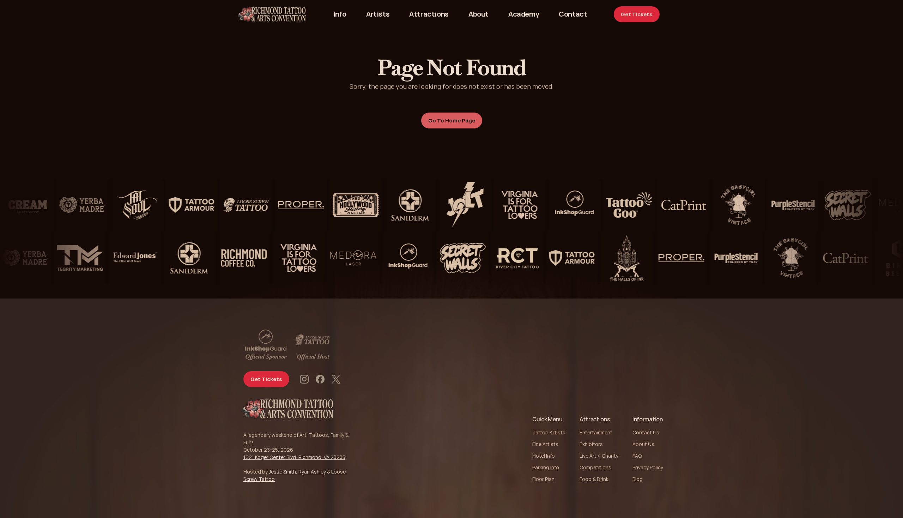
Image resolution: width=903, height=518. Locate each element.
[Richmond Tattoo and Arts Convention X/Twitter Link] (336, 379)
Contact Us (645, 432)
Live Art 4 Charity (599, 455)
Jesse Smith (282, 471)
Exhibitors (591, 444)
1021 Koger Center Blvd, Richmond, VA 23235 (294, 457)
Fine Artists (545, 444)
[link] (573, 14)
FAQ (637, 455)
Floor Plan (543, 479)
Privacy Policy (647, 467)
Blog (637, 479)
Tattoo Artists (548, 432)
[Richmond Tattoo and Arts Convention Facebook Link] (320, 379)
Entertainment (596, 432)
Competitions (595, 467)
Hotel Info (543, 455)
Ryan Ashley (312, 471)
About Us (643, 444)
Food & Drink (594, 479)
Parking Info (545, 467)
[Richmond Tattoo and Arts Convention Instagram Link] (304, 379)
